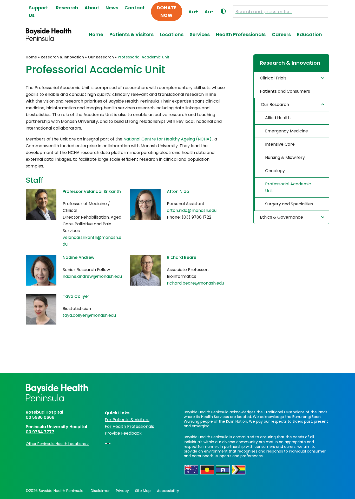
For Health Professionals (129, 426)
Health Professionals (241, 34)
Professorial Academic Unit (288, 187)
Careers (281, 34)
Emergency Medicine (286, 131)
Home (96, 34)
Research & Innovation (62, 57)
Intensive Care (280, 144)
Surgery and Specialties (289, 204)
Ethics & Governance (281, 217)
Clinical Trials (273, 78)
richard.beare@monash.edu (195, 283)
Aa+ (193, 11)
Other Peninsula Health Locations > (57, 443)
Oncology (275, 171)
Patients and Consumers (285, 91)
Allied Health (278, 118)
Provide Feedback (123, 433)
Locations (171, 34)
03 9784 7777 (40, 432)
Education (309, 34)
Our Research (101, 57)
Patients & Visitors (131, 34)
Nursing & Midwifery (285, 157)
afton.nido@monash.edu (191, 210)
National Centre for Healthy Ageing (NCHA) (168, 139)
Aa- (209, 11)
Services (200, 34)
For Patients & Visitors (127, 420)
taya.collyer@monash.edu (89, 315)
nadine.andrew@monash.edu (92, 276)
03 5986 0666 (40, 417)
